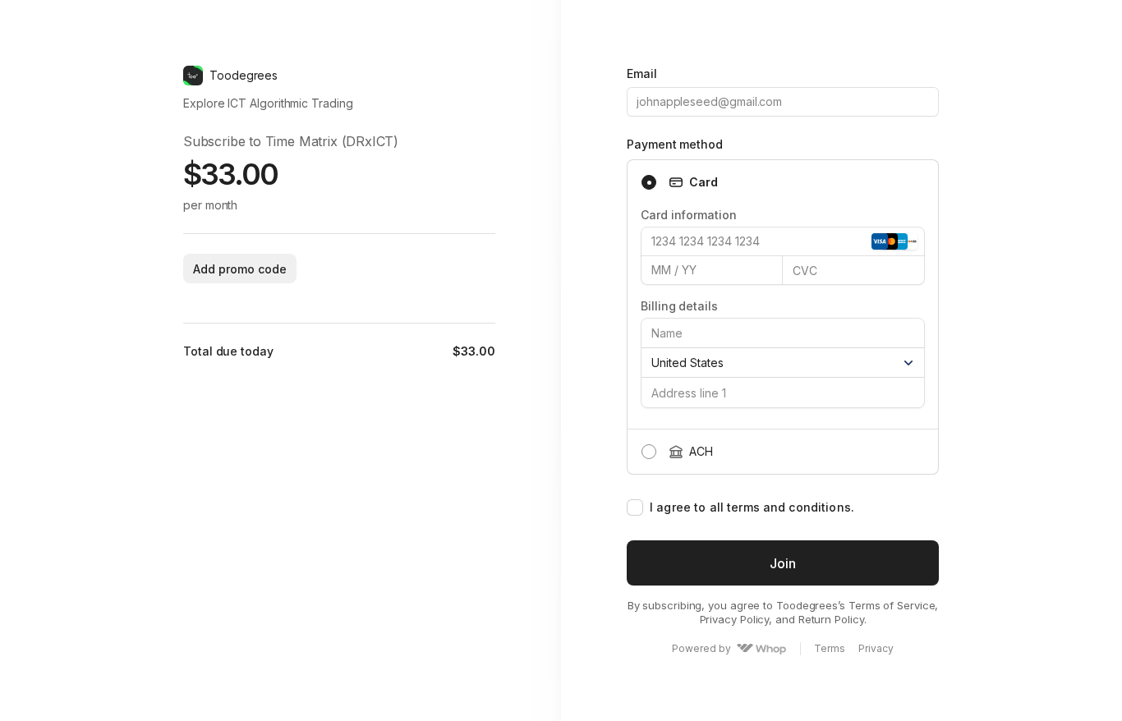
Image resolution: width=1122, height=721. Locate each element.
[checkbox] (635, 507)
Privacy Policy (735, 619)
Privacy (876, 648)
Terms (829, 648)
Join (782, 563)
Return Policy (831, 619)
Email (642, 73)
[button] (240, 268)
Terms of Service (892, 605)
